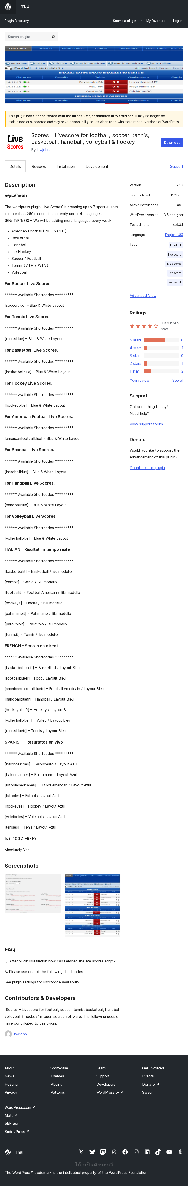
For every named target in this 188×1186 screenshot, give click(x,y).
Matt (11, 1115)
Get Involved (153, 1068)
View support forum (146, 424)
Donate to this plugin (147, 467)
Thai (19, 1152)
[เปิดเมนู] (180, 7)
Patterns (57, 1092)
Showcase (59, 1068)
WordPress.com (20, 1107)
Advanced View (143, 295)
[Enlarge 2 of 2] (114, 880)
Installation (66, 166)
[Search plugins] (53, 36)
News (9, 1076)
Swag (149, 1092)
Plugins (56, 1084)
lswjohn (43, 149)
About (10, 1068)
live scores (174, 263)
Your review (139, 380)
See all (177, 380)
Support (176, 166)
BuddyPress (17, 1131)
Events (148, 1076)
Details (15, 166)
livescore (175, 273)
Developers (105, 1084)
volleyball (175, 282)
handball (176, 245)
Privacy (11, 1092)
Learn (101, 1068)
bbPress (14, 1123)
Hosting (11, 1084)
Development (97, 166)
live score (175, 254)
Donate (150, 1084)
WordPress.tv (110, 1092)
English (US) (174, 235)
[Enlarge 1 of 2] (55, 880)
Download (172, 142)
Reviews (39, 166)
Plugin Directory (17, 21)
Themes (57, 1076)
